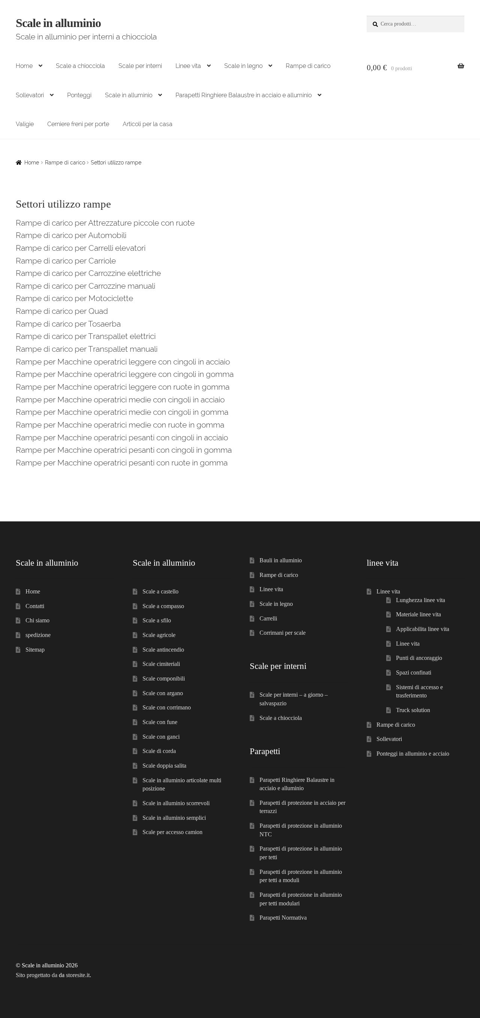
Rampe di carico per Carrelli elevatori (81, 248)
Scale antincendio (163, 649)
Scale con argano (162, 693)
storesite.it (78, 975)
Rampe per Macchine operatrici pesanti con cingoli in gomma (124, 450)
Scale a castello (160, 591)
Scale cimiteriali (161, 664)
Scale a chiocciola (80, 65)
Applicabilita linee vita (422, 629)
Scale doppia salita (164, 765)
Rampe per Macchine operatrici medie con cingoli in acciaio (120, 399)
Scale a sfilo (156, 620)
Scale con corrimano (166, 707)
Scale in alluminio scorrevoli (176, 803)
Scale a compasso (163, 606)
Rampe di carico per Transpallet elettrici (86, 336)
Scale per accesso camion (172, 832)
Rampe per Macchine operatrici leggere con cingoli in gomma (125, 374)
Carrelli (268, 618)
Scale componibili (163, 678)
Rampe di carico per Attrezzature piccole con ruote (105, 222)
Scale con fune (159, 722)
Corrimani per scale (283, 632)
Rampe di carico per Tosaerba (68, 323)
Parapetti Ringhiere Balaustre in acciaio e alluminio (244, 95)
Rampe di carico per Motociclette (74, 298)
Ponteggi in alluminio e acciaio (412, 753)
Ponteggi (79, 95)
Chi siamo (38, 620)
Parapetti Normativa (283, 917)
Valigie (25, 124)
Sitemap (35, 649)
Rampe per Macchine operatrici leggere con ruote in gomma (123, 387)
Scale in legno (243, 65)
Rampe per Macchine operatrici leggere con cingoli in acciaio (123, 361)
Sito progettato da (36, 975)
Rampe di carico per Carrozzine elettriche (88, 273)
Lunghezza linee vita (420, 600)
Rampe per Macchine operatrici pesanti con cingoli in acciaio (122, 437)
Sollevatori (30, 95)
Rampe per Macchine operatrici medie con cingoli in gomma (122, 412)
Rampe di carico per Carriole (66, 260)
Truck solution (413, 710)
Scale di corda (159, 751)
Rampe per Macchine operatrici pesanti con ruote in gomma (122, 462)
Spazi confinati (413, 672)
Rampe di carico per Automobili (71, 235)
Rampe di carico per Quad (62, 311)
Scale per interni (140, 65)
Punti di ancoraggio (419, 658)
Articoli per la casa (147, 124)
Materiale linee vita (418, 614)
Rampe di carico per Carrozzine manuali (85, 286)
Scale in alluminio (58, 23)
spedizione (38, 635)
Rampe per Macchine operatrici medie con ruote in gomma (120, 424)
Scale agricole (159, 635)
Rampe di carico (308, 65)
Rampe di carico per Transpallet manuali (87, 349)
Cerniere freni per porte (78, 124)
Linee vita (188, 65)
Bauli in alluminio (281, 560)
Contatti (35, 606)
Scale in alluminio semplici (174, 818)
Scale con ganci (161, 736)
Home (24, 65)
